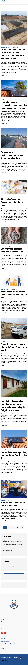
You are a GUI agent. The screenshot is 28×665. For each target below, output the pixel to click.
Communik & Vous (4, 660)
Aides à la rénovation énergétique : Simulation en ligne (13, 202)
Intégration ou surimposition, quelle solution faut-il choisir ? (14, 455)
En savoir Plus (4, 75)
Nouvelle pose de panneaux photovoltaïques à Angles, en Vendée (14, 347)
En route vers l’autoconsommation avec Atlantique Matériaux (12, 155)
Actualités (3, 47)
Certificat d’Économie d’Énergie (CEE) (8, 643)
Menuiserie (3, 621)
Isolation (2, 619)
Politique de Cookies (15, 658)
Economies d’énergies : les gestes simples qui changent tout (14, 294)
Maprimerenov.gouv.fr (5, 641)
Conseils (3, 196)
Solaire (2, 623)
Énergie (7, 47)
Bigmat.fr (2, 648)
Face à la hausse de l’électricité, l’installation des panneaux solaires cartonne (14, 105)
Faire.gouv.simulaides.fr (5, 646)
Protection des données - (6, 658)
